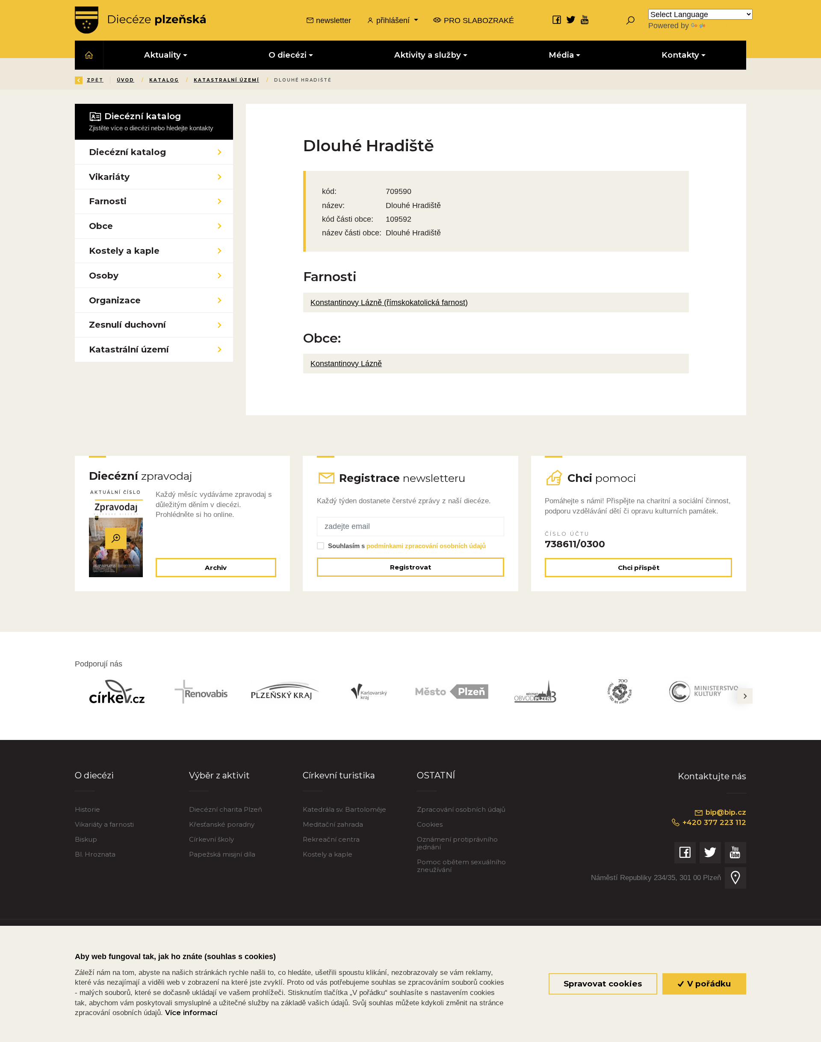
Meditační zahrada (333, 824)
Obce (101, 225)
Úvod (125, 80)
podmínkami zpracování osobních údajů (426, 545)
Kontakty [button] (680, 55)
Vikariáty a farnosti (104, 824)
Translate (722, 25)
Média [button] (561, 55)
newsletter (332, 20)
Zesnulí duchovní (127, 324)
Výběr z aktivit (219, 775)
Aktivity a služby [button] (427, 55)
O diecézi (94, 775)
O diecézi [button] (288, 55)
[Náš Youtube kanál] (585, 19)
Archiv (216, 568)
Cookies (430, 824)
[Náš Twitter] (571, 19)
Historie (87, 809)
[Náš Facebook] (557, 19)
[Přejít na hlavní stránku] (140, 20)
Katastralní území (226, 80)
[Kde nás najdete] (735, 878)
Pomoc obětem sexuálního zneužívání (461, 866)
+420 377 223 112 (713, 822)
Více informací (191, 1012)
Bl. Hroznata (95, 854)
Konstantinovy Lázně (346, 363)
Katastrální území (129, 349)
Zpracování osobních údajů (461, 809)
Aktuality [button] (162, 55)
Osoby (103, 275)
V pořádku (708, 984)
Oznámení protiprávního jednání (457, 843)
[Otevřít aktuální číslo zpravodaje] (116, 538)
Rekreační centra (331, 839)
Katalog (164, 80)
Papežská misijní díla (222, 854)
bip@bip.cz (724, 812)
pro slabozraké (478, 20)
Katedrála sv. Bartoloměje (344, 809)
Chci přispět (638, 568)
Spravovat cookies (603, 984)
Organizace (115, 300)
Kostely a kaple (124, 250)
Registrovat (410, 567)
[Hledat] (630, 20)
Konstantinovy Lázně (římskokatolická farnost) (389, 302)
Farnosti (108, 201)
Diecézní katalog (127, 152)
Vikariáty (109, 176)
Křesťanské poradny (221, 824)
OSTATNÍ (436, 775)
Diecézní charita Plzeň (225, 809)
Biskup (86, 839)
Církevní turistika (339, 775)
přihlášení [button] (393, 20)
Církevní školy (211, 839)
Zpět (95, 80)
